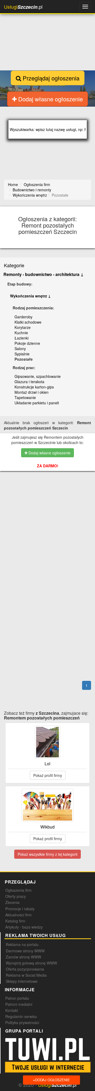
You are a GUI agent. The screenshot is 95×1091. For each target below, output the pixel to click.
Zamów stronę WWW (23, 956)
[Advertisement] (49, 508)
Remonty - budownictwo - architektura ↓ (43, 274)
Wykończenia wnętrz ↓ (30, 295)
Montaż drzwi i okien (32, 392)
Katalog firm (15, 920)
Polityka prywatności (22, 1022)
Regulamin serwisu (21, 1016)
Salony (20, 348)
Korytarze (23, 327)
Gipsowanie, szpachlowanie (38, 376)
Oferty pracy (15, 896)
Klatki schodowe (28, 322)
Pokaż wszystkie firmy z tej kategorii (47, 854)
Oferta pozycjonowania (25, 969)
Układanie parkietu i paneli (37, 402)
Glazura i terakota (29, 381)
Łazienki (21, 338)
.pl (23, 6)
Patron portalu (17, 998)
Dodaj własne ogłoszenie (50, 99)
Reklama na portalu (22, 944)
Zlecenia (12, 902)
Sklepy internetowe (21, 981)
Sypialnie (22, 353)
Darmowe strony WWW (25, 950)
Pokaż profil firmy (47, 775)
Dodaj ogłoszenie (51, 1079)
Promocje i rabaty (20, 908)
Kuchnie (21, 332)
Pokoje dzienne (27, 343)
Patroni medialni (18, 1004)
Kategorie (14, 265)
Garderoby (23, 316)
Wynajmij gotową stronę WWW (31, 963)
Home (13, 184)
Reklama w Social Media (26, 975)
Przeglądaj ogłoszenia (50, 78)
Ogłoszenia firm (18, 890)
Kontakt (11, 1010)
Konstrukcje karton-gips (34, 387)
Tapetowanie (25, 397)
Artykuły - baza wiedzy (24, 927)
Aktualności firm (18, 914)
